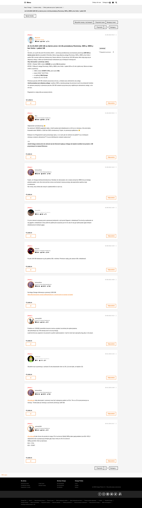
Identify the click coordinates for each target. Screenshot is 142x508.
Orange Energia (24, 502)
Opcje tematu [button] (29, 16)
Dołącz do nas (96, 2)
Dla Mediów (59, 487)
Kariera (76, 487)
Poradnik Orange (108, 500)
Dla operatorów (60, 483)
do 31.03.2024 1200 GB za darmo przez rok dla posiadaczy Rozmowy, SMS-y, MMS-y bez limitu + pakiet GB (60, 47)
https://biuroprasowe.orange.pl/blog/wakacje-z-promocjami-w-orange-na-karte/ (50, 294)
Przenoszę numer (25, 483)
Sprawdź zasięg (42, 485)
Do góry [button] (5, 475)
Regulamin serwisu (45, 502)
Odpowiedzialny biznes (39, 500)
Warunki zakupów (56, 502)
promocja (102, 48)
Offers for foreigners (106, 502)
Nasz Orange (27, 7)
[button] (116, 35)
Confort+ (100, 500)
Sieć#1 (30, 500)
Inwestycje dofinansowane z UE (28, 504)
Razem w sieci (50, 500)
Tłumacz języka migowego (90, 500)
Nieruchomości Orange (94, 502)
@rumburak (31, 400)
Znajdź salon (41, 483)
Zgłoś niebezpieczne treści (76, 500)
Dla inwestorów (60, 485)
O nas (76, 483)
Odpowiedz (111, 103)
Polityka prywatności (67, 502)
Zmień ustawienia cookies (62, 500)
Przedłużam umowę (25, 485)
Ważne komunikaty (34, 502)
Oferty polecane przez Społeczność (52, 7)
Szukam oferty (37, 7)
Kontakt (76, 485)
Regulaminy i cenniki (25, 487)
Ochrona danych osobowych (80, 502)
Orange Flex (23, 500)
